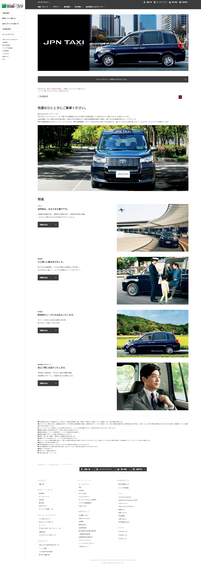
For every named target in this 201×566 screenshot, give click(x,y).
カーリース (41, 525)
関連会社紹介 (81, 524)
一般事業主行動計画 (83, 534)
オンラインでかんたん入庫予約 (86, 500)
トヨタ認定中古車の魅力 (45, 551)
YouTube (120, 538)
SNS (3, 59)
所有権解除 (5, 50)
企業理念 (80, 521)
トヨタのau (5, 53)
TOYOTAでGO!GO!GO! (124, 497)
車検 (79, 487)
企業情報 (4, 42)
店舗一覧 (149, 2)
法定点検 (80, 490)
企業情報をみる (83, 511)
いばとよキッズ (122, 503)
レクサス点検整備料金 (84, 503)
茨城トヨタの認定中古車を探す (47, 545)
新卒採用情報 (6, 45)
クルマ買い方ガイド (44, 519)
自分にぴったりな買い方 (45, 522)
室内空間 (67, 7)
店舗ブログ (5, 56)
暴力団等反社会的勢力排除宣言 (87, 531)
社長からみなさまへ (83, 518)
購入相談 (174, 2)
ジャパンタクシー (43, 2)
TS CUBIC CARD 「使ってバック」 (48, 528)
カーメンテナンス (83, 484)
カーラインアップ (162, 2)
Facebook (120, 531)
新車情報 (41, 493)
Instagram (120, 535)
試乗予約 (184, 2)
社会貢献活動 (81, 528)
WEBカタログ (42, 506)
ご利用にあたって (83, 546)
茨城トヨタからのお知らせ (9, 39)
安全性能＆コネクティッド (94, 7)
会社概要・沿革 (82, 515)
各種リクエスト (122, 513)
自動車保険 (41, 532)
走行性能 (78, 7)
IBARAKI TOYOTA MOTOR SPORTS (127, 500)
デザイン (56, 7)
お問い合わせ (121, 519)
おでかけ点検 (81, 493)
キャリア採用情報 (7, 48)
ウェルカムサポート (83, 496)
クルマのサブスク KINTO (45, 535)
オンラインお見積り (44, 509)
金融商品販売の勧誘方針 (85, 537)
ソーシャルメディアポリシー (86, 543)
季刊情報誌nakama (123, 522)
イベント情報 (42, 548)
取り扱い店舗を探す (44, 555)
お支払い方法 (81, 506)
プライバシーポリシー (84, 540)
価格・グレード (43, 7)
